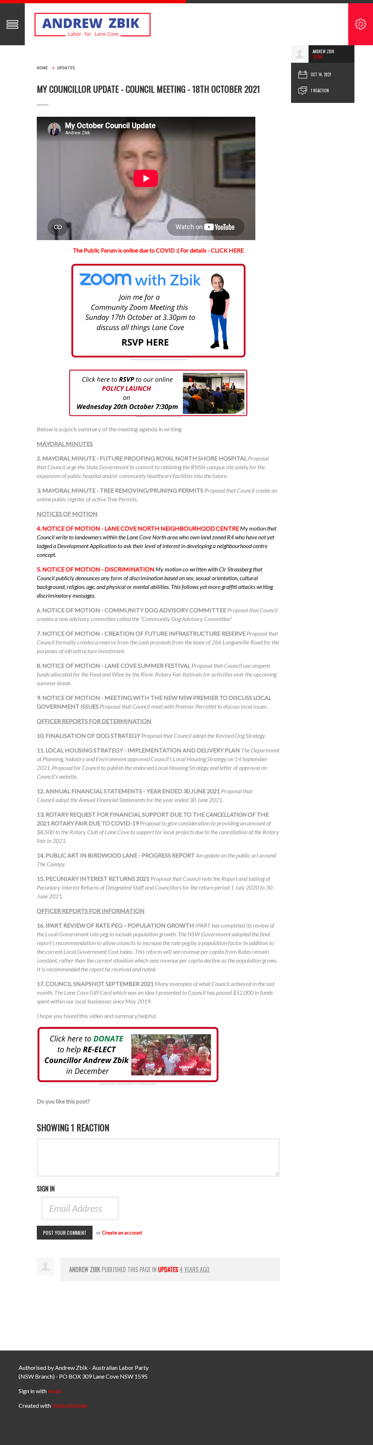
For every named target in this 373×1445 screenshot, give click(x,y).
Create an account (122, 1233)
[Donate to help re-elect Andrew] (128, 1055)
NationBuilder (70, 1405)
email (54, 1390)
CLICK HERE (227, 250)
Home (42, 68)
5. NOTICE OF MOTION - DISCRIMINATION (95, 569)
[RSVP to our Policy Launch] (158, 392)
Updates (66, 68)
